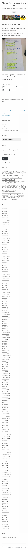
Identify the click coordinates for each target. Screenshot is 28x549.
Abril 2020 (4, 325)
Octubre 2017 (5, 377)
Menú (14, 12)
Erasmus (4, 178)
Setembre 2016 (5, 398)
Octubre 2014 (5, 436)
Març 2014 (4, 447)
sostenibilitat (20, 196)
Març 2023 (4, 269)
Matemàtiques (13, 185)
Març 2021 (4, 307)
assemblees (13, 172)
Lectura (18, 182)
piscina (9, 187)
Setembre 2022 (5, 280)
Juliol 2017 (4, 380)
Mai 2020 (4, 323)
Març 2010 (4, 521)
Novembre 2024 (5, 238)
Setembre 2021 (5, 296)
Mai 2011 (4, 503)
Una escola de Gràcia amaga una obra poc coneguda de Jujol (7, 113)
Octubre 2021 (5, 294)
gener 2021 (4, 310)
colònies (15, 175)
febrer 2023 (4, 271)
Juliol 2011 (4, 499)
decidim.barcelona (6, 177)
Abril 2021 (4, 305)
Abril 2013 (4, 465)
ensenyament (18, 177)
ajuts (3, 172)
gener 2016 (4, 411)
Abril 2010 (4, 519)
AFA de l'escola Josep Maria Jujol (14, 4)
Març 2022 (4, 289)
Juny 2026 (4, 210)
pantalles (13, 186)
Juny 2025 (4, 229)
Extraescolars (20, 99)
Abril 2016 (4, 406)
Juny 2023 (4, 264)
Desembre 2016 (5, 393)
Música (18, 185)
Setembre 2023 (5, 260)
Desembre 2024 (5, 237)
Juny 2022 (4, 283)
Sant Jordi (13, 194)
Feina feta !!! (22, 110)
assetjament (19, 172)
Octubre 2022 (5, 278)
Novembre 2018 (5, 355)
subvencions (11, 197)
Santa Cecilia (5, 195)
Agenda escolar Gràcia (16, 171)
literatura (22, 182)
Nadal (22, 185)
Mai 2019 (4, 344)
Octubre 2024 (5, 240)
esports (16, 180)
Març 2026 (4, 215)
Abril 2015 (4, 425)
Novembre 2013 (5, 454)
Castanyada (7, 175)
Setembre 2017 (5, 379)
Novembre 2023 (5, 256)
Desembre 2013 (5, 452)
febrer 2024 (4, 251)
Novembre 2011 (5, 494)
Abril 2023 (4, 267)
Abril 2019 (4, 346)
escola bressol (12, 178)
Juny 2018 (4, 362)
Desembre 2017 (5, 373)
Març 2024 (4, 249)
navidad (3, 186)
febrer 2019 (4, 350)
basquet (24, 172)
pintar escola (5, 187)
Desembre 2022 (5, 274)
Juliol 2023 (4, 262)
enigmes (12, 177)
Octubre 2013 (5, 456)
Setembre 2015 (5, 418)
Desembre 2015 (5, 413)
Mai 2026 (4, 211)
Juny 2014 (4, 442)
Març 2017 (4, 388)
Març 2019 (4, 348)
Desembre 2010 (5, 512)
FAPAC (12, 181)
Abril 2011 (4, 505)
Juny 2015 (4, 422)
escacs (8, 178)
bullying (14, 174)
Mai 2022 (4, 285)
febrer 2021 (4, 308)
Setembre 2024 (5, 242)
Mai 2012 (4, 483)
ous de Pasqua (8, 186)
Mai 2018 (4, 364)
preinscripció (14, 189)
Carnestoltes (19, 173)
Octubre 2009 (5, 528)
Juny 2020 (4, 321)
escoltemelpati (8, 179)
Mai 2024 (4, 247)
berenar (10, 174)
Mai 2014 (4, 443)
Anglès (8, 172)
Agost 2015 (4, 420)
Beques (4, 174)
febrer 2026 (4, 217)
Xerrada (8, 199)
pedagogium (23, 186)
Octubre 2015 (5, 416)
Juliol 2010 (4, 515)
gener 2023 (4, 273)
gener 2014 (4, 451)
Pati (19, 186)
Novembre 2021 (5, 292)
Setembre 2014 (5, 438)
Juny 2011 (4, 501)
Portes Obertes (6, 189)
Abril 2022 (4, 287)
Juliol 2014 (4, 440)
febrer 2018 (4, 370)
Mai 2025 (4, 231)
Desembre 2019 (5, 332)
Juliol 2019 (4, 341)
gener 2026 (4, 219)
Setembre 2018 (5, 359)
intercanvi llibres (12, 182)
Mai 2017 (4, 384)
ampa (6, 172)
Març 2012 (4, 487)
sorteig (6, 196)
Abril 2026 (4, 213)
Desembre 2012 (5, 472)
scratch (3, 196)
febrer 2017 (4, 389)
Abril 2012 (4, 485)
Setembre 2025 (5, 226)
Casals (23, 174)
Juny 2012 (4, 481)
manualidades (18, 183)
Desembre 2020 (5, 312)
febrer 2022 (4, 291)
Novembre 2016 (5, 395)
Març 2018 (4, 368)
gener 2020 (4, 330)
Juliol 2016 (4, 400)
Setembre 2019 (5, 337)
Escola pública (18, 178)
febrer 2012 (4, 488)
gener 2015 (4, 431)
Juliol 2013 (4, 460)
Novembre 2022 (5, 276)
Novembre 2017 (5, 375)
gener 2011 (4, 510)
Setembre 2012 (5, 478)
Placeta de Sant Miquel (16, 187)
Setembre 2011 (5, 497)
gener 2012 (4, 490)
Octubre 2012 (5, 476)
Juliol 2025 (4, 228)
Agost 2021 (4, 298)
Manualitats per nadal (6, 185)
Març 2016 (4, 407)
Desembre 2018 (5, 353)
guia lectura (4, 182)
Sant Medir (21, 195)
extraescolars (6, 181)
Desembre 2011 (5, 492)
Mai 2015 (4, 424)
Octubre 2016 (5, 397)
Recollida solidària (9, 190)
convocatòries (21, 175)
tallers (17, 197)
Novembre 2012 (5, 474)
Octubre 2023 (5, 258)
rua (22, 193)
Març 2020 (4, 326)
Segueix (5, 158)
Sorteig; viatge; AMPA (12, 196)
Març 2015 (4, 427)
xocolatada (14, 199)
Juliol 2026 (4, 208)
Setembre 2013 (5, 458)
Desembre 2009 (5, 526)
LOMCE (7, 184)
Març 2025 (4, 233)
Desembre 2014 (5, 433)
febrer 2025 (4, 235)
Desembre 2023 (5, 255)
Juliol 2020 (4, 319)
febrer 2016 (4, 409)
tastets (3, 199)
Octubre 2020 (5, 316)
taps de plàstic (21, 197)
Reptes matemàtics (7, 192)
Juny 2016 (4, 402)
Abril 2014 (4, 445)
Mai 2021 (4, 303)
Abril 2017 (4, 386)
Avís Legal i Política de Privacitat (9, 537)
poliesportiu (23, 187)
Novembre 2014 (5, 434)
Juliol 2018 (4, 361)
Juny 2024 (4, 246)
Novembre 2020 (5, 314)
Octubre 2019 (5, 335)
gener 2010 (4, 524)
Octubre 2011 (5, 496)
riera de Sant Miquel (16, 193)
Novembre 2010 (5, 514)
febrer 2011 (4, 508)
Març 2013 (4, 467)
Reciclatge (22, 189)
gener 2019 (4, 352)
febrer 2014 (4, 449)
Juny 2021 (4, 301)
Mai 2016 (4, 404)
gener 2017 (4, 391)
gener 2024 (4, 253)
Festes (23, 181)
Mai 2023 (4, 265)
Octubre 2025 (5, 224)
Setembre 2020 (5, 317)
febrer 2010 (4, 523)
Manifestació (12, 183)
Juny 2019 (4, 343)
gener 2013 (4, 470)
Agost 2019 (4, 339)
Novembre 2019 (5, 334)
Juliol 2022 (4, 282)
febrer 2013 (4, 469)
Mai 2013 (4, 463)
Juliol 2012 (4, 479)
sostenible (5, 197)
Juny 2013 (4, 461)
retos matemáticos (7, 193)
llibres (3, 184)
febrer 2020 (4, 328)
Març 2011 (4, 506)
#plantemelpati (5, 171)
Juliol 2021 (4, 300)
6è (8, 171)
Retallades (15, 191)
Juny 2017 (4, 382)
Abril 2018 (4, 366)
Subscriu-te (4, 145)
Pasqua (17, 186)
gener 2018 (4, 371)
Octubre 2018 (5, 357)
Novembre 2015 (5, 415)
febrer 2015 (4, 429)
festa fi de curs (17, 181)
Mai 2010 (4, 517)
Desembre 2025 (5, 220)
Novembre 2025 (5, 222)
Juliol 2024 (4, 244)
